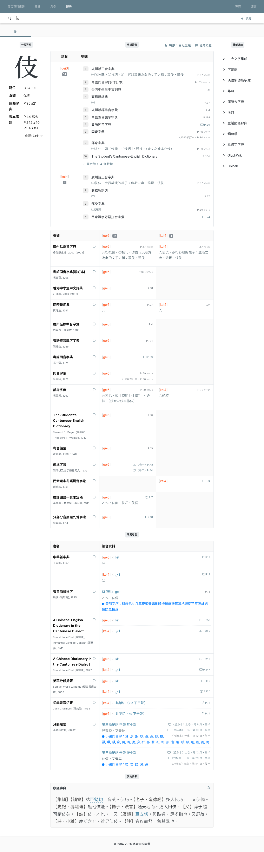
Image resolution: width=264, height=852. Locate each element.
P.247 (206, 669)
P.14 (207, 702)
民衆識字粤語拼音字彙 (107, 217)
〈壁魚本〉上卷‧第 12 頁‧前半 (190, 752)
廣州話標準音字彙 (104, 110)
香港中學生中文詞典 (106, 89)
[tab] (15, 32)
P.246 (206, 658)
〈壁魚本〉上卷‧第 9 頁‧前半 (191, 724)
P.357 (206, 620)
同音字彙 (98, 132)
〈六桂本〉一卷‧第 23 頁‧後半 (190, 758)
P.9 (208, 557)
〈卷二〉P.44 (144, 470)
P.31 (150, 517)
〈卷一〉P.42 (145, 464)
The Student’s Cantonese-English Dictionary (124, 156)
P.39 (207, 124)
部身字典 (98, 143)
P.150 (207, 680)
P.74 (207, 217)
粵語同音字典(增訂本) (107, 82)
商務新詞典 (99, 97)
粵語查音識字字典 (104, 117)
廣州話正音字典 (102, 69)
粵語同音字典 (101, 125)
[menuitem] (238, 58)
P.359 (206, 630)
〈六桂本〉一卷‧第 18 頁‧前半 (190, 730)
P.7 (151, 497)
